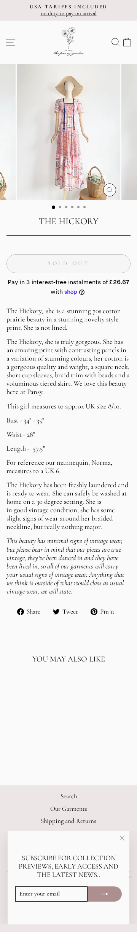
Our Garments (68, 809)
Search (69, 796)
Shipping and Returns (68, 821)
